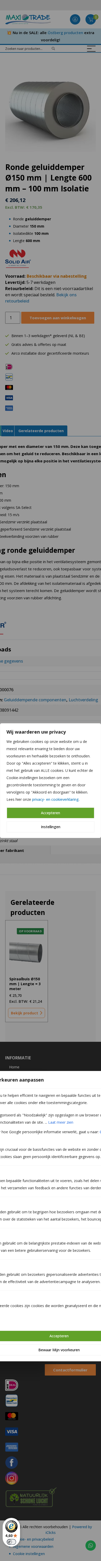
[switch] (11, 1542)
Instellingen (50, 826)
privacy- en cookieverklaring (55, 799)
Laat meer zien (60, 1122)
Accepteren (50, 812)
